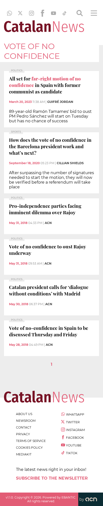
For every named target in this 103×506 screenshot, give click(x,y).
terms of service (31, 441)
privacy (23, 434)
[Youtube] (53, 13)
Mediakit (24, 454)
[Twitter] (20, 13)
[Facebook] (42, 13)
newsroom (26, 421)
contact (23, 427)
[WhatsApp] (9, 13)
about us (24, 414)
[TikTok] (64, 13)
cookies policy (29, 447)
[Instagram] (31, 13)
